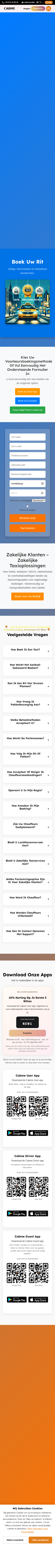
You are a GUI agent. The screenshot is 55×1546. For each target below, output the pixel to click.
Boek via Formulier (27, 401)
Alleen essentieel (15, 1540)
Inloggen (26, 9)
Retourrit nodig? (27, 510)
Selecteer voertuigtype (21, 500)
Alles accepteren (40, 1540)
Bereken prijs (28, 518)
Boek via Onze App (27, 391)
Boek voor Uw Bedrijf (27, 596)
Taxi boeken (27, 528)
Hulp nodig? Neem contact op (27, 410)
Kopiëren (27, 1033)
